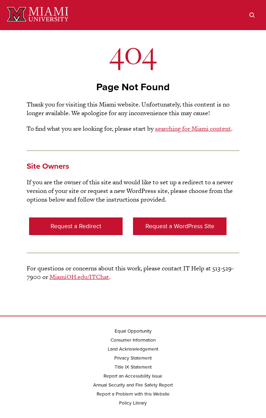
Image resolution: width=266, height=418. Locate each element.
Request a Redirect (76, 226)
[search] (252, 15)
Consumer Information (133, 340)
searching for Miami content (193, 128)
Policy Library (133, 403)
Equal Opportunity (133, 331)
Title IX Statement (133, 367)
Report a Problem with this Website (133, 394)
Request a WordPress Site (179, 226)
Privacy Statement (133, 358)
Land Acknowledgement (133, 349)
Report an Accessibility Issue (133, 376)
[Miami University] (38, 15)
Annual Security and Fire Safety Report (133, 385)
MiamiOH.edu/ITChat (79, 276)
